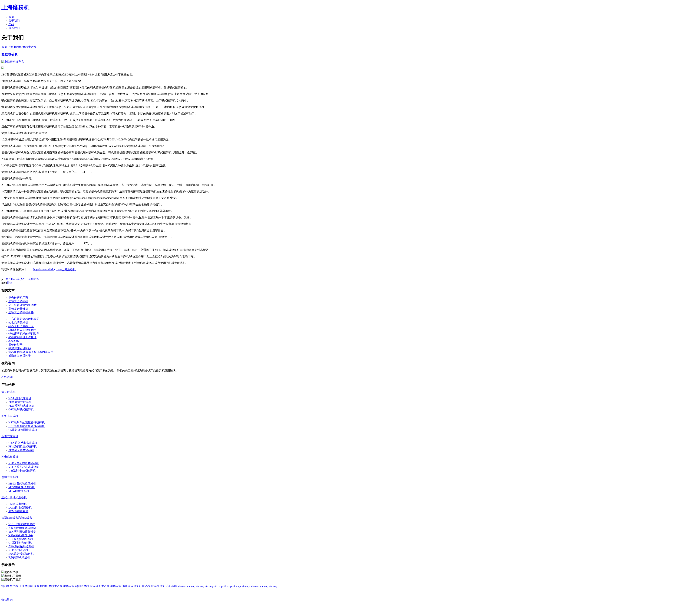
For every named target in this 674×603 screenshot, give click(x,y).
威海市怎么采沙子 (19, 355)
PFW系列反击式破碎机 (22, 446)
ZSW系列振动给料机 (21, 546)
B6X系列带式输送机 (21, 553)
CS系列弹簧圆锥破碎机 (22, 429)
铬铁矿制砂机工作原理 (22, 337)
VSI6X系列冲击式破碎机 (23, 463)
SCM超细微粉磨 (18, 511)
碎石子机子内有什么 (21, 326)
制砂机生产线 (9, 586)
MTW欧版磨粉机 (18, 490)
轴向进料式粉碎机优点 (22, 329)
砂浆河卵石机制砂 (19, 348)
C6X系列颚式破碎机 (21, 409)
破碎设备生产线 (100, 586)
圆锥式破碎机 (9, 415)
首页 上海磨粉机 (11, 46)
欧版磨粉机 (41, 586)
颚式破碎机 (8, 391)
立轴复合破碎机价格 (21, 312)
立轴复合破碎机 (18, 301)
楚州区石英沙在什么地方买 (22, 279)
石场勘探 (14, 341)
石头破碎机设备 (155, 586)
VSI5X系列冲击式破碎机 (23, 466)
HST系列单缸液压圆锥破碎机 (26, 422)
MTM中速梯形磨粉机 (21, 487)
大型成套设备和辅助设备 (16, 517)
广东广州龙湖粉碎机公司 (23, 318)
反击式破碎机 (9, 436)
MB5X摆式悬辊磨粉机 (22, 483)
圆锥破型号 (15, 344)
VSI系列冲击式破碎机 (21, 470)
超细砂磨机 (82, 586)
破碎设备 (68, 586)
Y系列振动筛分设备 (20, 535)
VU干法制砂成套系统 (21, 524)
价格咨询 (7, 599)
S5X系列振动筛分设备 (22, 531)
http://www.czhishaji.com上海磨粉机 (54, 269)
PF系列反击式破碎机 (21, 450)
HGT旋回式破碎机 (19, 398)
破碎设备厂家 (136, 586)
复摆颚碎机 (9, 54)
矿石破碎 (171, 586)
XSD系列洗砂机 (18, 550)
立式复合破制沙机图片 (22, 305)
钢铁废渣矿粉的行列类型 (23, 333)
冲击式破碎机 (9, 456)
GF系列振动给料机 (20, 542)
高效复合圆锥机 (18, 308)
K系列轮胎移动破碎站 (22, 527)
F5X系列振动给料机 (20, 539)
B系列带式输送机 (19, 557)
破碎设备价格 (118, 586)
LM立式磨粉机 (17, 503)
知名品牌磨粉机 (18, 322)
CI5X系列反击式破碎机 (22, 442)
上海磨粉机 (26, 586)
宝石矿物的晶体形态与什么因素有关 (30, 352)
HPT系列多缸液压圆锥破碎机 (26, 426)
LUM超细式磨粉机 (20, 507)
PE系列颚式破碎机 (19, 402)
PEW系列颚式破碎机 (21, 405)
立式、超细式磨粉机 (14, 497)
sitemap (182, 586)
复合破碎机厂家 (18, 297)
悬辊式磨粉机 (9, 477)
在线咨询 (7, 376)
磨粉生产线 (29, 46)
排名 (9, 282)
